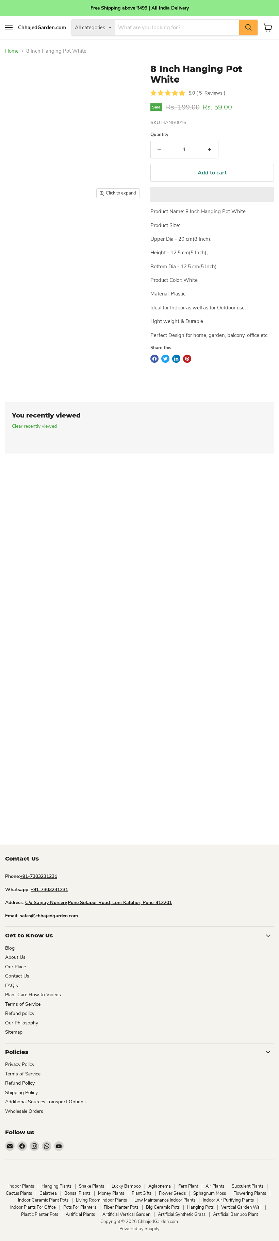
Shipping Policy (21, 1092)
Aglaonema (159, 1186)
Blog (10, 948)
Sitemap (13, 1032)
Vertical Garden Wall (241, 1207)
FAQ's (11, 985)
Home (12, 51)
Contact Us (17, 976)
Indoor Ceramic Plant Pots (43, 1200)
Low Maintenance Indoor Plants (164, 1200)
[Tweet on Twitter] (165, 359)
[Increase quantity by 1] (209, 149)
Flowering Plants (249, 1193)
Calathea (48, 1193)
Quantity (159, 134)
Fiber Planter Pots (121, 1207)
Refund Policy (20, 1083)
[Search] (248, 27)
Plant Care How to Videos (33, 994)
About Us (15, 957)
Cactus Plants (19, 1193)
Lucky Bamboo (126, 1186)
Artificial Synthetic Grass (182, 1214)
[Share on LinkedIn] (176, 359)
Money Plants (111, 1193)
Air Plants (215, 1186)
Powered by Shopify (139, 1229)
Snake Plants (91, 1186)
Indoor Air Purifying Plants (228, 1200)
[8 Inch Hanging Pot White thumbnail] (18, 243)
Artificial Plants (80, 1214)
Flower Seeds (172, 1193)
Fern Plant (188, 1186)
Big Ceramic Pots (163, 1207)
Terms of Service (22, 1004)
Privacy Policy (19, 1064)
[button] (212, 194)
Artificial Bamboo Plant (235, 1214)
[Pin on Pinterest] (187, 359)
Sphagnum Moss (209, 1193)
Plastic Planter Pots (39, 1214)
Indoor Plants (21, 1186)
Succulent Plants (247, 1186)
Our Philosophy (21, 1023)
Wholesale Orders (24, 1111)
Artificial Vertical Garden (126, 1214)
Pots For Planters (79, 1207)
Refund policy (19, 1013)
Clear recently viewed (34, 426)
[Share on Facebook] (154, 359)
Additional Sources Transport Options (45, 1102)
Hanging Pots (200, 1207)
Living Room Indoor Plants (101, 1200)
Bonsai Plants (77, 1193)
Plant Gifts (141, 1193)
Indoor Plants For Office (33, 1207)
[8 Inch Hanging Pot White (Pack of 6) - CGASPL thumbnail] (11, 219)
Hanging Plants (56, 1186)
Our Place (15, 967)
